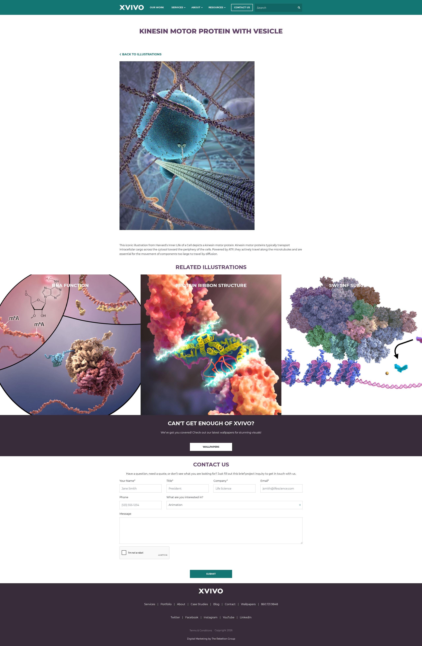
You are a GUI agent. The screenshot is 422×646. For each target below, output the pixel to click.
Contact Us (242, 7)
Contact (230, 604)
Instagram (210, 617)
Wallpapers (211, 446)
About (195, 7)
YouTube (228, 617)
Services (177, 7)
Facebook (191, 617)
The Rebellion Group (223, 638)
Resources (216, 7)
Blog (216, 604)
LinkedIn (246, 617)
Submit (211, 573)
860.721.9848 (269, 604)
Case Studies (199, 604)
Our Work (157, 7)
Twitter (175, 617)
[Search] (299, 8)
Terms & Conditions (201, 630)
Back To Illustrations (141, 54)
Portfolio (166, 604)
